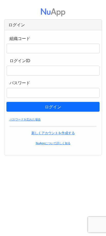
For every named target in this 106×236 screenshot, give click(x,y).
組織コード (20, 38)
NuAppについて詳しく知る (53, 143)
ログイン (53, 107)
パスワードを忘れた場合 (25, 119)
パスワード (20, 83)
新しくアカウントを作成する (53, 133)
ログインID (20, 60)
